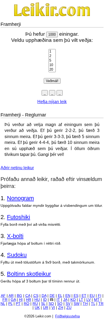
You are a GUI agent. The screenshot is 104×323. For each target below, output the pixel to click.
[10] (52, 65)
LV (88, 300)
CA (27, 296)
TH (85, 304)
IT (58, 300)
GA (13, 300)
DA (44, 296)
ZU (68, 308)
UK (37, 308)
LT (81, 300)
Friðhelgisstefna (67, 316)
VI (53, 308)
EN (67, 296)
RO (26, 304)
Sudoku (17, 255)
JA (65, 300)
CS (35, 296)
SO (51, 304)
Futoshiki (18, 217)
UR (45, 308)
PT (18, 304)
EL (60, 296)
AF (3, 296)
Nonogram (20, 198)
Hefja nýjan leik (52, 101)
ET (84, 296)
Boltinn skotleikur (29, 273)
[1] (52, 51)
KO (73, 300)
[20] (52, 69)
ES (76, 296)
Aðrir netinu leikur (17, 167)
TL (93, 304)
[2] (52, 56)
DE (52, 296)
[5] (52, 60)
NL (3, 304)
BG (19, 296)
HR (28, 300)
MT (96, 300)
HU (37, 300)
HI (21, 300)
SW (76, 304)
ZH (60, 308)
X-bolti (15, 236)
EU (92, 296)
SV (68, 304)
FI (99, 296)
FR (4, 300)
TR (100, 304)
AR (11, 296)
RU (35, 304)
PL (10, 304)
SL (43, 304)
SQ (59, 304)
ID (45, 300)
